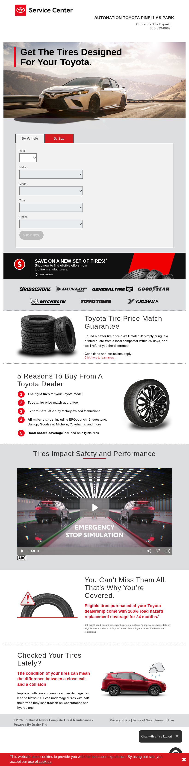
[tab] (29, 138)
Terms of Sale (142, 720)
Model (23, 184)
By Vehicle (30, 138)
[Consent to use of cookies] (184, 759)
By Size (59, 138)
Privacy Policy (120, 720)
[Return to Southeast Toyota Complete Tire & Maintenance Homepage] (44, 10)
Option (23, 217)
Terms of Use (164, 720)
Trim (22, 200)
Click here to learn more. (100, 357)
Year (22, 150)
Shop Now (31, 235)
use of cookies (39, 761)
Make (22, 167)
